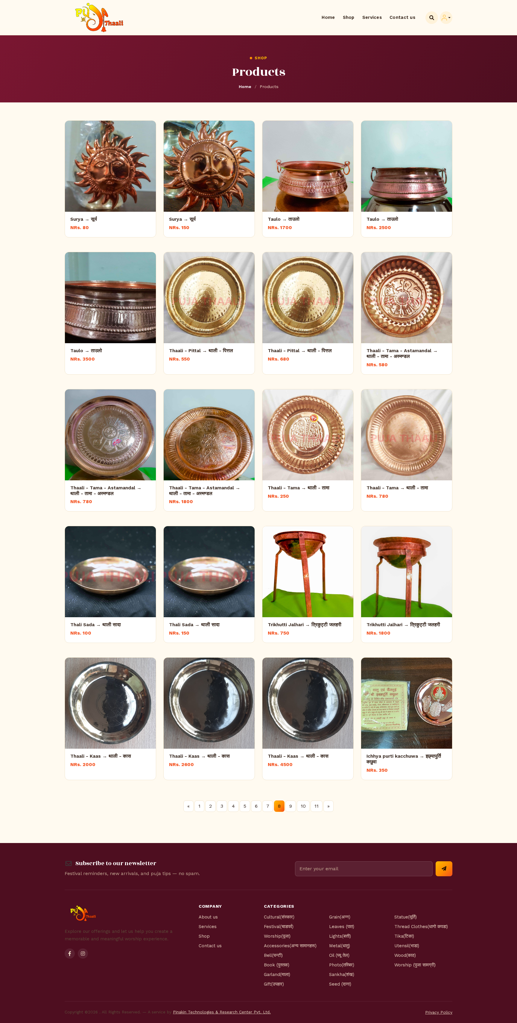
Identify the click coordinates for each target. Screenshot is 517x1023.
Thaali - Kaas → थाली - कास (100, 756)
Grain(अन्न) (339, 917)
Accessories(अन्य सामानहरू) (290, 945)
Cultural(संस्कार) (279, 917)
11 (316, 806)
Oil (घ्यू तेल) (339, 955)
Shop (349, 17)
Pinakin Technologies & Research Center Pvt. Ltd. (222, 1012)
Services (372, 17)
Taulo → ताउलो (283, 219)
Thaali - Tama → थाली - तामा (298, 488)
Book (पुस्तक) (276, 965)
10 (303, 806)
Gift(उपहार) (274, 984)
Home (328, 17)
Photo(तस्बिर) (341, 965)
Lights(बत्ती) (340, 936)
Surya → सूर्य (83, 219)
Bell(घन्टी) (273, 955)
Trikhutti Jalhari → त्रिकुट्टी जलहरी (304, 624)
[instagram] (83, 953)
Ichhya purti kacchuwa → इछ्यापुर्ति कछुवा (404, 759)
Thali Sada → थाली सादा (95, 624)
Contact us (402, 17)
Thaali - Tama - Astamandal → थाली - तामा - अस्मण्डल (402, 353)
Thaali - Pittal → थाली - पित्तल (201, 350)
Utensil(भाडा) (406, 945)
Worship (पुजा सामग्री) (415, 965)
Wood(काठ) (405, 955)
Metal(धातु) (339, 945)
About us (208, 917)
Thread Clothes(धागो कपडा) (421, 926)
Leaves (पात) (341, 926)
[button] (446, 17)
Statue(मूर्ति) (405, 917)
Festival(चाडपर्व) (279, 926)
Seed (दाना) (340, 984)
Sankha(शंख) (341, 974)
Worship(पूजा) (277, 936)
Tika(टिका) (404, 936)
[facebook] (70, 953)
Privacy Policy (438, 1012)
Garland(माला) (277, 974)
